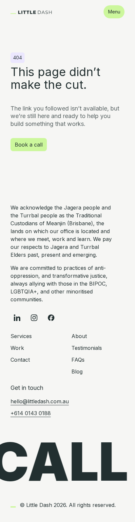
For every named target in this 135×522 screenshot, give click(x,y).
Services (21, 336)
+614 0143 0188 (30, 413)
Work (17, 348)
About (79, 336)
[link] (31, 12)
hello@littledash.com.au (39, 401)
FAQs (78, 359)
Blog (77, 371)
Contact (20, 359)
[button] (114, 11)
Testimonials (86, 348)
